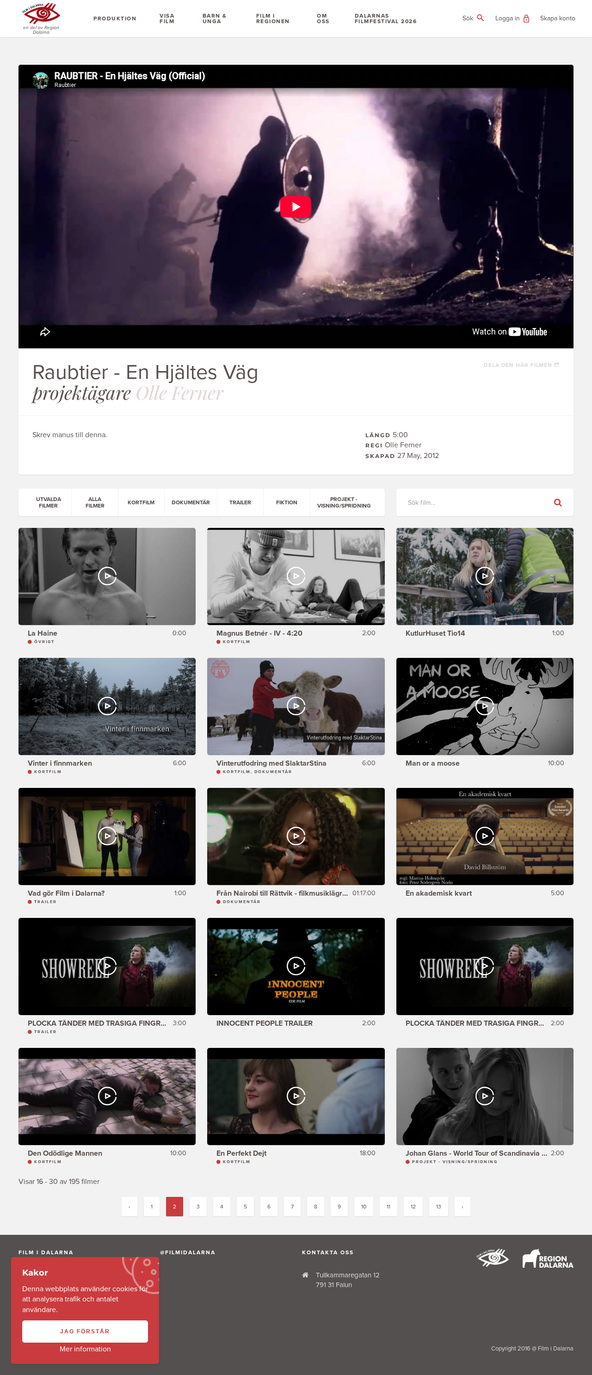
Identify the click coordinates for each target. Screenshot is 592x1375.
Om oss (323, 18)
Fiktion (286, 502)
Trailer (240, 502)
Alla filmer (95, 502)
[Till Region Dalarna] (548, 1265)
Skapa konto (557, 18)
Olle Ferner (179, 392)
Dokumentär (191, 502)
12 (413, 1206)
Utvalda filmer (48, 502)
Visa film (167, 18)
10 (363, 1206)
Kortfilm (141, 502)
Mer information (85, 1349)
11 (388, 1206)
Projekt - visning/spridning (344, 502)
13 (438, 1206)
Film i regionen (273, 18)
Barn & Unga (215, 18)
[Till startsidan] (492, 1264)
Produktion (114, 18)
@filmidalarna (188, 1252)
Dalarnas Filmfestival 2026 (386, 18)
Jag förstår (85, 1331)
